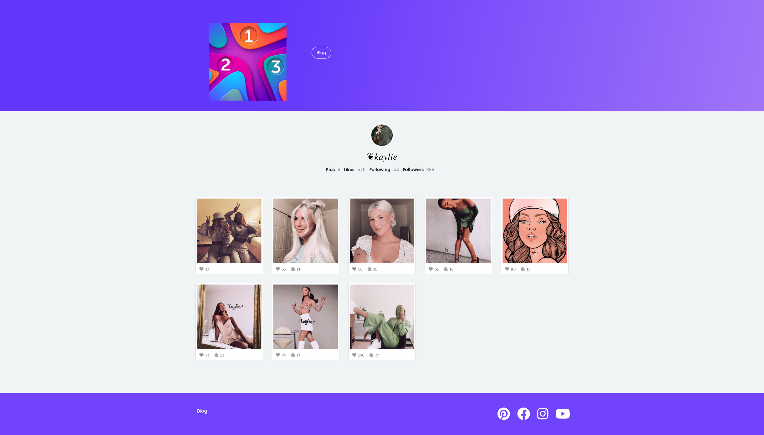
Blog (321, 53)
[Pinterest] (503, 414)
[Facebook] (523, 414)
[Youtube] (563, 414)
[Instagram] (543, 414)
